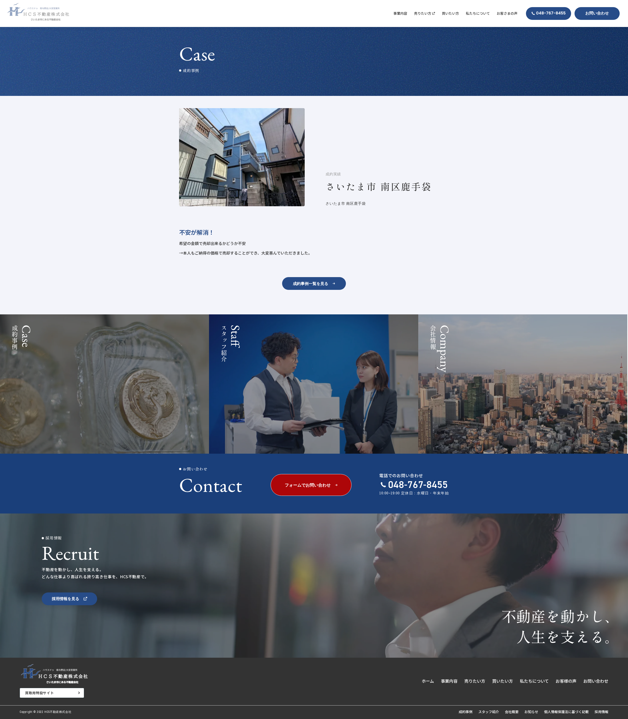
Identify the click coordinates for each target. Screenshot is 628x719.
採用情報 (601, 711)
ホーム (428, 681)
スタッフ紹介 (488, 711)
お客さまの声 (507, 13)
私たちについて (478, 13)
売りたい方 (474, 681)
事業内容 (400, 13)
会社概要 (512, 711)
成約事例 (465, 711)
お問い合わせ (595, 681)
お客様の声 (566, 681)
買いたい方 (450, 13)
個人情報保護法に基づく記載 (566, 711)
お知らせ (531, 711)
